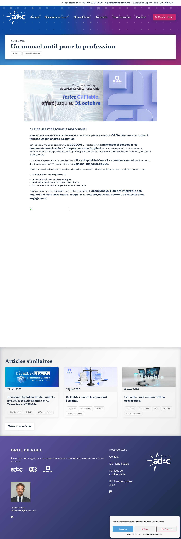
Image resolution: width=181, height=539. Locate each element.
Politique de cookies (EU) (120, 483)
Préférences (166, 529)
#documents (85, 409)
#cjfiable (16, 53)
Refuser (144, 529)
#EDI (156, 409)
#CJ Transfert (15, 412)
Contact (141, 17)
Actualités (101, 17)
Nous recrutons (122, 17)
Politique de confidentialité (152, 534)
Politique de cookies (134, 534)
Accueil (34, 17)
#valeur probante (75, 413)
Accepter (123, 529)
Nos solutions (82, 17)
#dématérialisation (32, 53)
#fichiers (99, 409)
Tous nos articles (19, 426)
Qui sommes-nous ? (57, 17)
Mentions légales (119, 463)
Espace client (165, 17)
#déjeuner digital (44, 412)
